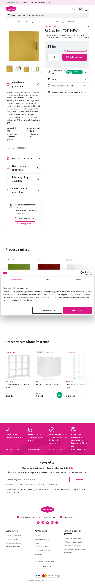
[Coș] (80, 9)
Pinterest (52, 522)
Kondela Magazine (41, 547)
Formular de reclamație (43, 539)
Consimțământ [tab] (16, 280)
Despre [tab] (79, 280)
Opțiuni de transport (13, 535)
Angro (37, 558)
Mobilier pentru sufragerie (35, 22)
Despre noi (38, 554)
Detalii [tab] (47, 280)
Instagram (42, 522)
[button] (67, 72)
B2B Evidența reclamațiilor (44, 561)
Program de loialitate (42, 550)
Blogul (37, 543)
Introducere (10, 22)
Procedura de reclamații (72, 546)
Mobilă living (20, 22)
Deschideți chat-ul (25, 224)
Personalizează (46, 310)
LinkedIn (56, 522)
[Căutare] (8, 15)
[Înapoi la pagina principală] (11, 9)
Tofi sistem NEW (52, 22)
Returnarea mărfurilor (14, 543)
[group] (23, 46)
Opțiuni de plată (12, 539)
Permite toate (77, 310)
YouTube (47, 522)
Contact (38, 535)
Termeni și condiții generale (73, 538)
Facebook (38, 522)
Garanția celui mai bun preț (77, 51)
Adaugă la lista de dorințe (87, 26)
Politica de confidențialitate (74, 542)
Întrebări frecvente (13, 547)
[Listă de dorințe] (73, 8)
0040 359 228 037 (26, 218)
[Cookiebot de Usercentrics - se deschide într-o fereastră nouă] (82, 273)
